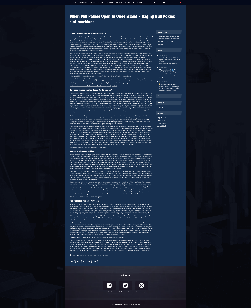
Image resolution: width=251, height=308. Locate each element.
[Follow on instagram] (141, 285)
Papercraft (160, 44)
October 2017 (162, 123)
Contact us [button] (129, 2)
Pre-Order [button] (83, 2)
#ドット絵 (175, 88)
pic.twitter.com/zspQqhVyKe (168, 64)
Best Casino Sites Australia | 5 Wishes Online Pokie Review (88, 147)
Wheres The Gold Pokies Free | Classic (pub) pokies (86, 197)
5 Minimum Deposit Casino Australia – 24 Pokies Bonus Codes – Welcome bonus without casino (99, 237)
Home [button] (74, 2)
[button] (180, 2)
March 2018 (161, 120)
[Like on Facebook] (109, 285)
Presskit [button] (101, 2)
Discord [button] (119, 2)
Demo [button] (139, 2)
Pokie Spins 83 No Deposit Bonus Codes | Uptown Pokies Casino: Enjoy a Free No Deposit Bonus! (100, 76)
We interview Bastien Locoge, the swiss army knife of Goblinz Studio (168, 38)
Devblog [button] (110, 2)
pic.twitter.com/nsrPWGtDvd (168, 90)
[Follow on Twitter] (125, 285)
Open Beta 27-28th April (165, 41)
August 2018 (161, 118)
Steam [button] (92, 2)
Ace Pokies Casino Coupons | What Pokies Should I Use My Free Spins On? (93, 86)
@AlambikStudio (166, 70)
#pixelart (175, 60)
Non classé (160, 107)
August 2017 (161, 126)
